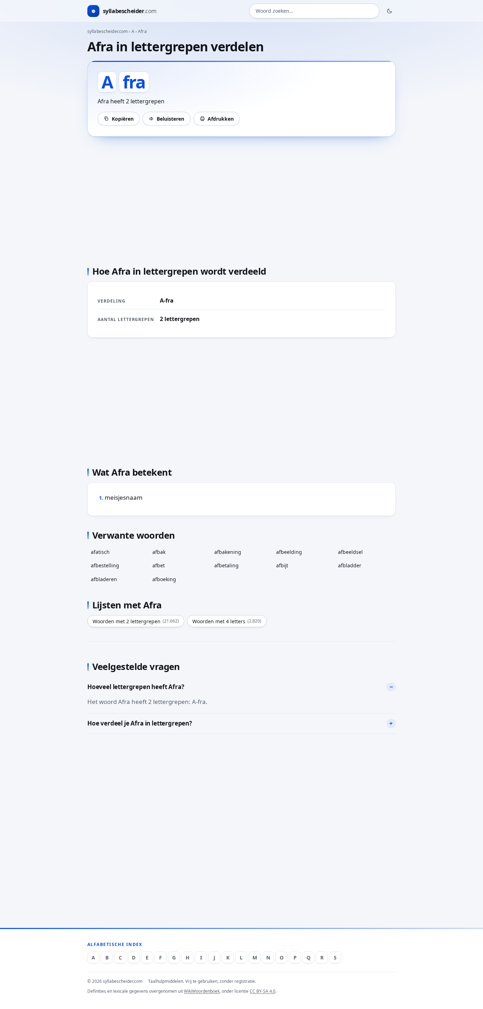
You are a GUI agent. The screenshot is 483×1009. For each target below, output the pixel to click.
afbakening (227, 552)
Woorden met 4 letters (226, 621)
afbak (158, 552)
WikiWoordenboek (202, 991)
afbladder (349, 565)
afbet (158, 565)
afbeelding (289, 552)
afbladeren (104, 579)
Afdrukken (221, 118)
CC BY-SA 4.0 (262, 991)
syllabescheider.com (107, 31)
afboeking (164, 579)
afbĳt (282, 565)
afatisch (100, 552)
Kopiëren (123, 118)
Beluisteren (170, 118)
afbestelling (105, 565)
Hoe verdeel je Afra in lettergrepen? (139, 723)
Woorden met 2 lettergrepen (136, 621)
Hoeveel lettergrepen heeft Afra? (135, 687)
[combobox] (314, 11)
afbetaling (226, 565)
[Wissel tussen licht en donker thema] (390, 11)
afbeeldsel (350, 552)
